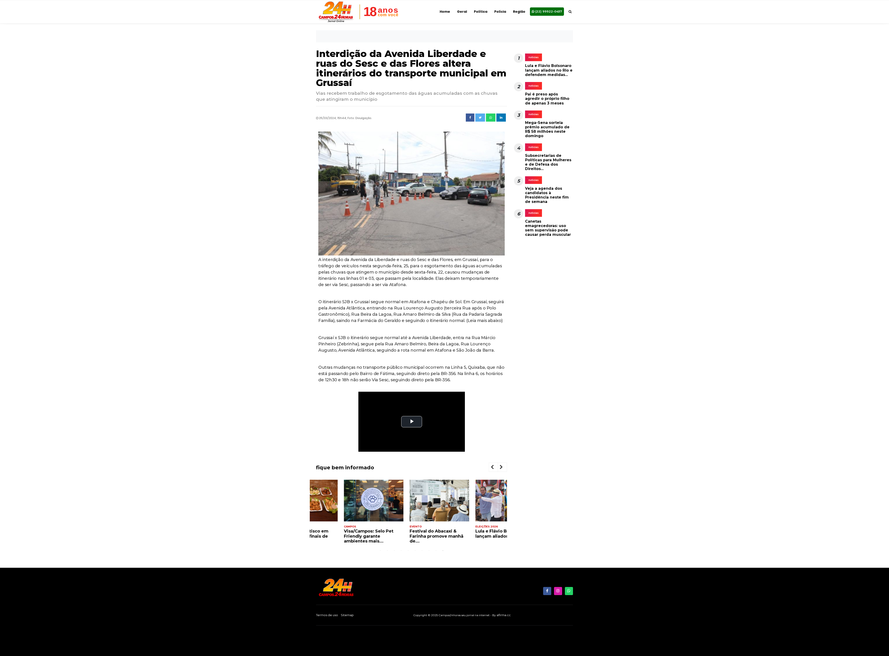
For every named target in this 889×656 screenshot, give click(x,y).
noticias (533, 57)
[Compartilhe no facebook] (470, 118)
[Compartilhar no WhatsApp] (490, 118)
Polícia (500, 11)
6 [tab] (415, 550)
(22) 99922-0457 (548, 11)
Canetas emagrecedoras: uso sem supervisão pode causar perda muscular (548, 228)
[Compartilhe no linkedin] (501, 118)
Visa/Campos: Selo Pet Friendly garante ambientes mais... (341, 536)
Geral (462, 11)
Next (505, 468)
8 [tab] (429, 550)
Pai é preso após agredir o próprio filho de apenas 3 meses (547, 98)
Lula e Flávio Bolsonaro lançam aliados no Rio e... (476, 534)
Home (445, 11)
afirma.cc (504, 615)
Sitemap (347, 615)
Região (519, 11)
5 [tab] (408, 550)
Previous (496, 468)
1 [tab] (380, 550)
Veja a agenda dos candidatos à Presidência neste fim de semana (547, 195)
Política (480, 11)
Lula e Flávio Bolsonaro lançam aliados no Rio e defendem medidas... (549, 70)
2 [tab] (387, 550)
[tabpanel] (346, 513)
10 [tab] (443, 550)
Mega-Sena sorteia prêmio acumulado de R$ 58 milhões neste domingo (547, 129)
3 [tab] (394, 550)
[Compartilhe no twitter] (480, 118)
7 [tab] (422, 550)
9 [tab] (436, 550)
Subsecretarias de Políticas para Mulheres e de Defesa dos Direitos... (548, 162)
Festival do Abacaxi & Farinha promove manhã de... (408, 536)
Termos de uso (327, 615)
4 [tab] (401, 550)
